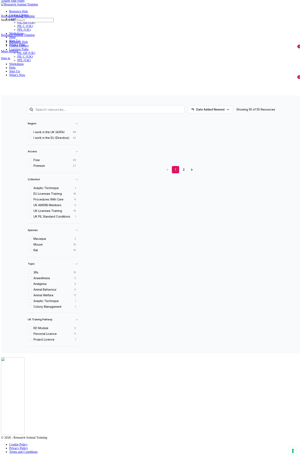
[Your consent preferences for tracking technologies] (293, 451)
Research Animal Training (18, 16)
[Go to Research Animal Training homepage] (19, 4)
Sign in (5, 58)
